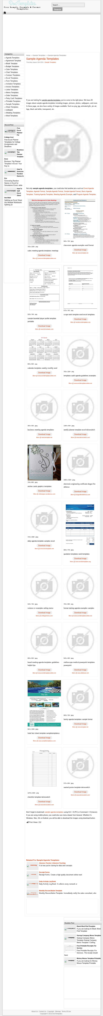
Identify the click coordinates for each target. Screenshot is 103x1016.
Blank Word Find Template (86, 926)
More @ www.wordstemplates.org (80, 561)
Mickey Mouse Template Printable (89, 958)
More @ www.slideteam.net (80, 673)
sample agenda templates (54, 812)
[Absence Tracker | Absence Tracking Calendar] (32, 865)
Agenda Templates (12, 58)
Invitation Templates (13, 84)
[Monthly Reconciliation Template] (32, 894)
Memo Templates (12, 92)
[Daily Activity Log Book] (32, 883)
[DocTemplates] (22, 10)
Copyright (50, 1011)
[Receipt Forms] (32, 874)
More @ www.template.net (80, 253)
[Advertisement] (49, 32)
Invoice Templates (12, 87)
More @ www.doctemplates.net (44, 548)
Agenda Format (39, 191)
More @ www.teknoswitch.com (80, 437)
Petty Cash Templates (14, 98)
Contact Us (42, 1011)
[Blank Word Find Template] (70, 928)
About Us (35, 1011)
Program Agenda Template (86, 194)
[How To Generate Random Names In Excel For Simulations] (10, 171)
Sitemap (58, 1011)
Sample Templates (39, 55)
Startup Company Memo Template (89, 935)
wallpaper (9, 110)
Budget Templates (12, 66)
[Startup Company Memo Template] (70, 937)
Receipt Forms (44, 872)
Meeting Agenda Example (63, 194)
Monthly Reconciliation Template (50, 891)
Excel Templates (12, 78)
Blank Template (11, 63)
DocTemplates (57, 1014)
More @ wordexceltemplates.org (80, 322)
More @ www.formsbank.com (44, 329)
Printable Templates (13, 101)
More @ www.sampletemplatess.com (44, 741)
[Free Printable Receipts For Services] (70, 952)
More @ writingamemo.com (44, 616)
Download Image (44, 255)
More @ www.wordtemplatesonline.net (44, 258)
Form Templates (12, 81)
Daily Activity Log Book (47, 881)
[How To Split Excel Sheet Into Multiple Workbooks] (10, 190)
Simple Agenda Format (72, 191)
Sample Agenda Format (54, 191)
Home (28, 55)
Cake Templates (12, 69)
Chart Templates (12, 72)
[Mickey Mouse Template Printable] (70, 960)
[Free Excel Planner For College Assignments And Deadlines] (10, 132)
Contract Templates (13, 75)
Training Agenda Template (43, 194)
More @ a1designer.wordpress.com (44, 494)
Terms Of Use (66, 1011)
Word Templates (12, 116)
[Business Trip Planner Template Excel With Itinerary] (10, 152)
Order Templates (12, 95)
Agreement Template (13, 61)
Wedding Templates (13, 113)
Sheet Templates (12, 107)
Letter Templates (12, 90)
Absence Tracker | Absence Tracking (52, 863)
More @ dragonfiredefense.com (80, 494)
